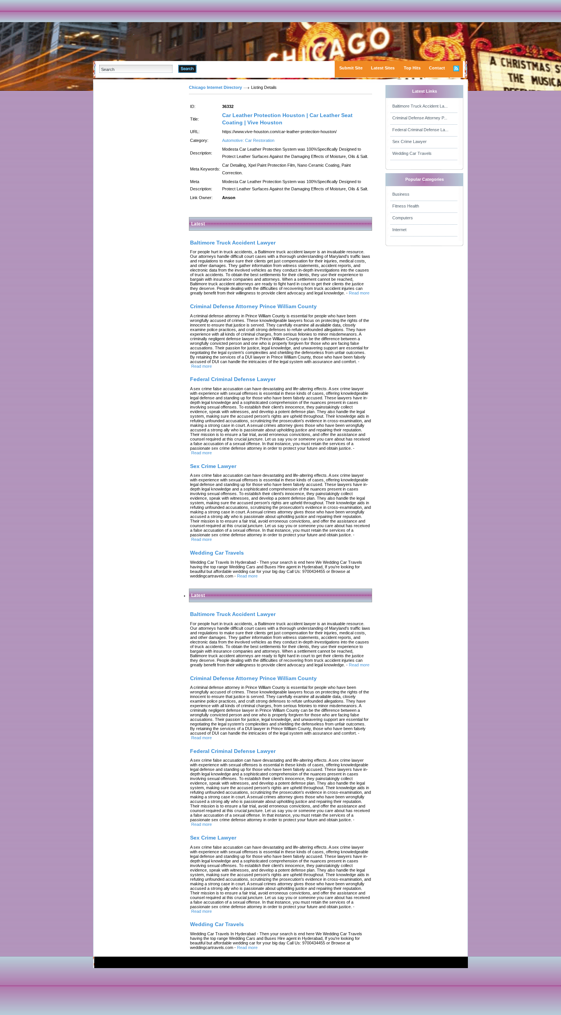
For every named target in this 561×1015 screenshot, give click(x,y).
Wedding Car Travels (412, 153)
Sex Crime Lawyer (409, 141)
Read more (359, 293)
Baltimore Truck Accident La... (420, 106)
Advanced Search (216, 69)
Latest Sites (383, 68)
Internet (399, 229)
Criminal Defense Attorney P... (419, 118)
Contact (437, 68)
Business (400, 194)
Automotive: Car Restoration (248, 140)
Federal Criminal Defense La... (420, 129)
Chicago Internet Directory (215, 87)
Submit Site (351, 68)
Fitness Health (405, 206)
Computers (402, 218)
